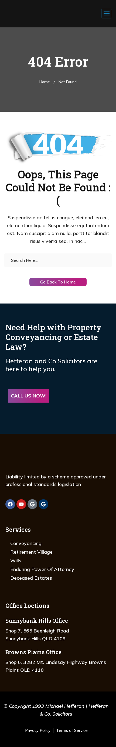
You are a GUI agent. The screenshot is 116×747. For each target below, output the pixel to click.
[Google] (32, 504)
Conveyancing (26, 543)
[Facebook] (10, 504)
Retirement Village (31, 552)
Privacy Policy (37, 730)
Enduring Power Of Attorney (42, 569)
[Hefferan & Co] (32, 5)
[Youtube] (21, 504)
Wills (15, 560)
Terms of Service (72, 730)
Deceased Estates (31, 578)
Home (44, 81)
